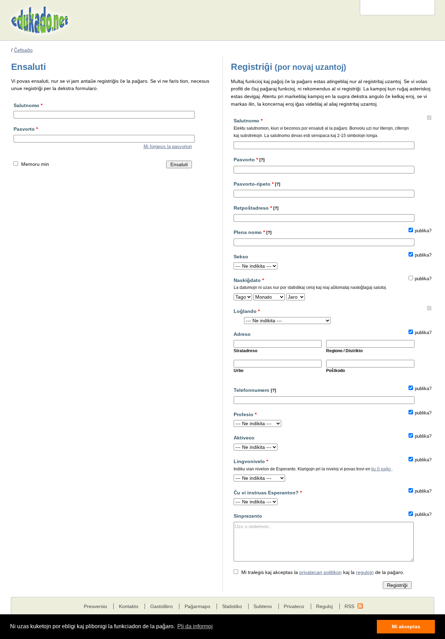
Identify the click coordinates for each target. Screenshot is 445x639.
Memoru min (35, 164)
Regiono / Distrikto (344, 351)
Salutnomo (28, 105)
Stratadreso (245, 351)
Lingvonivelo (313, 465)
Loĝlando (247, 311)
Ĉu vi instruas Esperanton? (268, 492)
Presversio (95, 606)
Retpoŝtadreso (256, 208)
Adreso (242, 334)
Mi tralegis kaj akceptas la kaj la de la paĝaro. (322, 572)
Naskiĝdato (310, 283)
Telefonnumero (255, 390)
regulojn (365, 572)
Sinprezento (248, 516)
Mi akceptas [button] (406, 626)
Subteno (262, 606)
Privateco (294, 606)
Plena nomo (253, 232)
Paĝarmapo (197, 606)
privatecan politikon (320, 572)
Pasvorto (26, 129)
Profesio (245, 414)
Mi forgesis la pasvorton (168, 146)
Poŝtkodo (335, 371)
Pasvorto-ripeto (257, 184)
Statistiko (232, 606)
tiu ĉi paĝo (381, 469)
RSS (349, 606)
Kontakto (128, 606)
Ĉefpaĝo (23, 50)
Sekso (241, 256)
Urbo (238, 371)
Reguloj (324, 606)
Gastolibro (161, 606)
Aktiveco (244, 437)
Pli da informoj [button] (195, 626)
